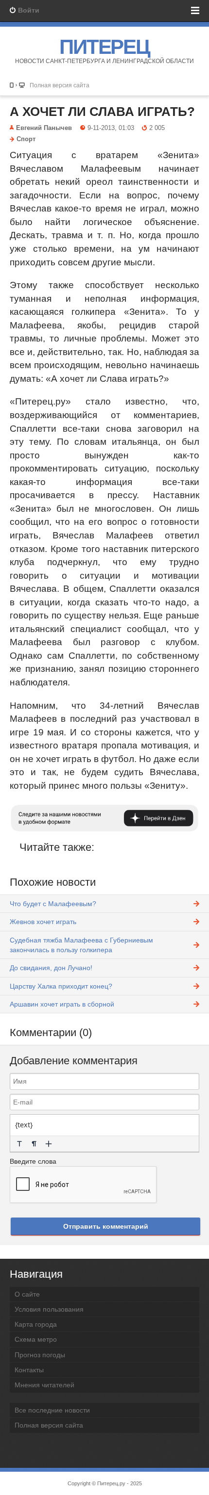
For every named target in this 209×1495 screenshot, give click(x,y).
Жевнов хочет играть (43, 922)
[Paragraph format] (34, 1144)
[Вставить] (48, 1144)
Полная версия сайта (59, 85)
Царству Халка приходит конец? (61, 986)
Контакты (29, 1370)
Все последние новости (52, 1410)
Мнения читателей (44, 1385)
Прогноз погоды (40, 1355)
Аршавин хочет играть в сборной (62, 1004)
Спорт (26, 139)
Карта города (36, 1324)
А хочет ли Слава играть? (102, 111)
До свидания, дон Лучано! (51, 968)
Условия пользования (49, 1309)
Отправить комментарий (105, 1226)
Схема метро (36, 1339)
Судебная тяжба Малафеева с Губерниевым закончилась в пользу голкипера (81, 945)
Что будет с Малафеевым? (53, 904)
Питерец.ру (111, 1483)
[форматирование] (19, 1144)
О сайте (27, 1294)
